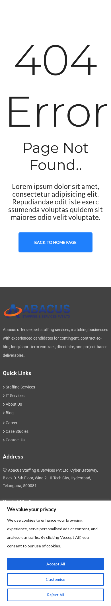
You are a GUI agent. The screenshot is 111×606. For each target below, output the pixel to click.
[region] (55, 553)
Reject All (55, 594)
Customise (55, 579)
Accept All (55, 563)
